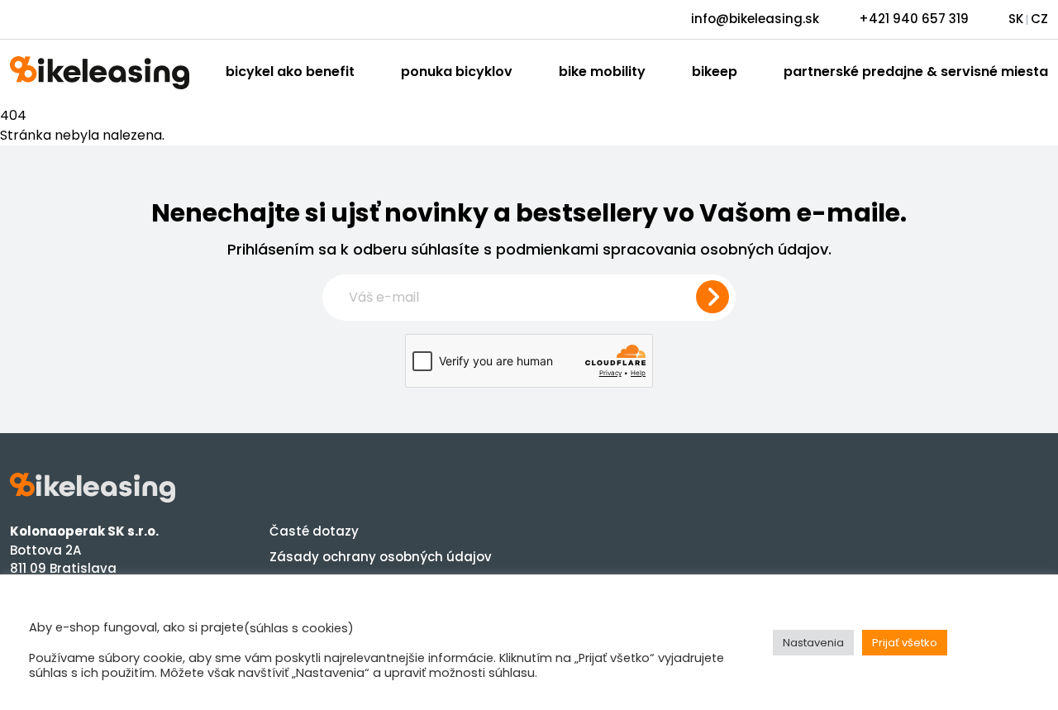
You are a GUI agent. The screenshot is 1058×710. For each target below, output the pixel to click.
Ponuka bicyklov (456, 71)
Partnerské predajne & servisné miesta (916, 71)
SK (1015, 18)
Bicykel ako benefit (290, 71)
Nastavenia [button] (813, 642)
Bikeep (714, 71)
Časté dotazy (314, 531)
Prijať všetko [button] (904, 642)
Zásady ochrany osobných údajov (380, 556)
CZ (1039, 18)
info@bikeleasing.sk (755, 18)
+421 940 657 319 (914, 18)
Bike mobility (602, 71)
